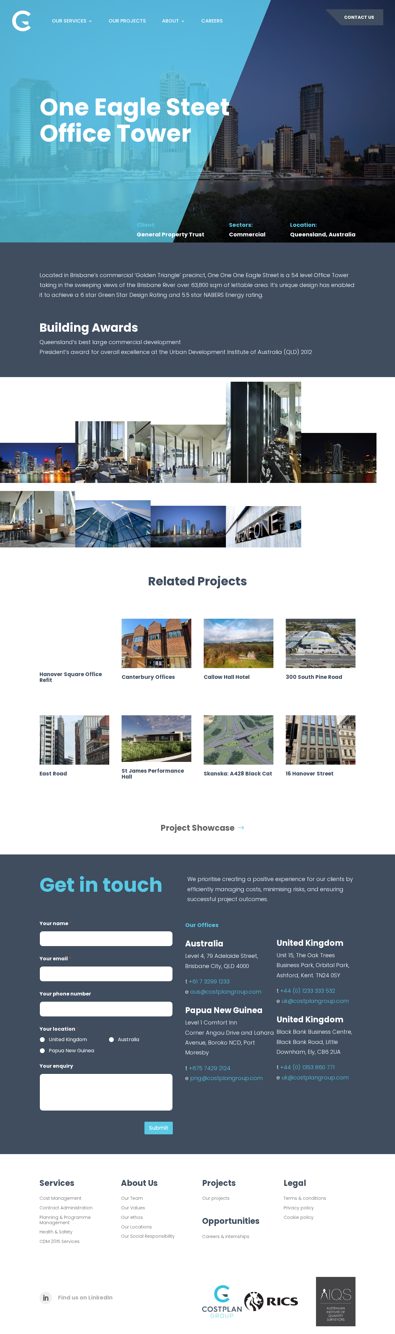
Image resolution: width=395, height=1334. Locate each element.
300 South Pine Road (314, 677)
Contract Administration (66, 1208)
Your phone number (65, 994)
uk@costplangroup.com (315, 1001)
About (170, 20)
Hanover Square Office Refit (71, 677)
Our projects (216, 1198)
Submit (158, 1128)
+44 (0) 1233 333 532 (307, 991)
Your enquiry (56, 1066)
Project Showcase (197, 827)
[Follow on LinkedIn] (46, 1298)
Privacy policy (299, 1208)
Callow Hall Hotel (227, 677)
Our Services (69, 20)
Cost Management (60, 1198)
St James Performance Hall (153, 773)
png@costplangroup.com (226, 1078)
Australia (128, 1040)
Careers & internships (225, 1236)
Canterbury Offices (148, 677)
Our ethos (132, 1217)
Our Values (133, 1208)
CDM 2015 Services (60, 1241)
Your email (55, 959)
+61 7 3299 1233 (209, 981)
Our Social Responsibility (148, 1236)
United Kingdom (68, 1040)
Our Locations (136, 1227)
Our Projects (127, 20)
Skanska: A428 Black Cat (238, 773)
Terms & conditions (305, 1198)
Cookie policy (299, 1217)
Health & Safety (56, 1232)
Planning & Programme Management (65, 1220)
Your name (56, 923)
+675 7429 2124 (210, 1068)
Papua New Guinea (71, 1051)
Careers (212, 20)
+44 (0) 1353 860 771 (307, 1067)
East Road (53, 773)
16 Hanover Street (310, 773)
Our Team (132, 1198)
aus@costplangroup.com (225, 991)
